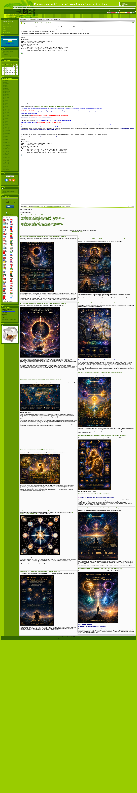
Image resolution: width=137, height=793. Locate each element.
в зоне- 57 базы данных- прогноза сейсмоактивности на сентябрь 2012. (54, 106)
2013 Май (5, 121)
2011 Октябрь (6, 92)
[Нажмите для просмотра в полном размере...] (37, 291)
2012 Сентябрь (6, 109)
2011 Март (5, 82)
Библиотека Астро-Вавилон (10, 190)
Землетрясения (7, 51)
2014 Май (5, 136)
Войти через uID (10, 176)
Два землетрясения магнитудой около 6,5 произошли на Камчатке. (39, 220)
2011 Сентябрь (6, 91)
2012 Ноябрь (6, 112)
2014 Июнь (5, 138)
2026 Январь (6, 163)
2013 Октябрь (6, 128)
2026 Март (5, 165)
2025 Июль (5, 154)
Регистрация (125, 4)
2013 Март (5, 118)
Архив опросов (12, 319)
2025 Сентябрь (6, 157)
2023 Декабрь (6, 153)
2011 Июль (5, 88)
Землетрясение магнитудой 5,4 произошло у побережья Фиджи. (39, 225)
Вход (123, 5)
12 (7, 70)
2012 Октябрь (6, 110)
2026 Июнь (5, 168)
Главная (123, 3)
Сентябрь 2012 (12, 62)
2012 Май (5, 103)
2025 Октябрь (6, 159)
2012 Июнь (5, 104)
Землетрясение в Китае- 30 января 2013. (32, 214)
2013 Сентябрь (6, 127)
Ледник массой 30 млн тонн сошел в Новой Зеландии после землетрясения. (42, 224)
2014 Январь (6, 132)
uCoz (77, 638)
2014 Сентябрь (6, 142)
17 (3, 72)
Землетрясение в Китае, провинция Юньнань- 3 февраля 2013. (38, 216)
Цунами (5, 54)
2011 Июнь (5, 86)
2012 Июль (5, 106)
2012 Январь (6, 97)
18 (5, 72)
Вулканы (5, 52)
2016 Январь (6, 150)
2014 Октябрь (6, 144)
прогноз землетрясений (49, 206)
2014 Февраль (6, 133)
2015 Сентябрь (6, 148)
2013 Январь (6, 115)
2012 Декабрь (6, 113)
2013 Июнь (5, 122)
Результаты (5, 319)
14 (12, 70)
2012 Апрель (6, 101)
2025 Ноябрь (6, 160)
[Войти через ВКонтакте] (6, 180)
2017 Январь (6, 151)
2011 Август (6, 89)
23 (16, 72)
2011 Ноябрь (6, 94)
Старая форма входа (10, 183)
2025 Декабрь (6, 162)
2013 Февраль (6, 116)
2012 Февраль (6, 98)
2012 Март (5, 100)
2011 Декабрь (6, 95)
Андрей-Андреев (37, 206)
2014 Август (6, 141)
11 (5, 70)
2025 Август (6, 156)
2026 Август (6, 169)
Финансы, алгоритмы (8, 56)
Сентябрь (31, 19)
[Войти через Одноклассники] (13, 180)
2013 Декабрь (6, 130)
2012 (26, 19)
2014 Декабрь (6, 145)
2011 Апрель (6, 83)
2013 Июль (5, 124)
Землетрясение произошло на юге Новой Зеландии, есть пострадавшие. (41, 223)
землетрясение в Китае (59, 206)
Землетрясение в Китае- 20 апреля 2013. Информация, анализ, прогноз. (41, 217)
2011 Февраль (6, 80)
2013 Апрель (6, 119)
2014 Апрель (6, 135)
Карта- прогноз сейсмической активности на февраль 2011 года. (39, 219)
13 (10, 70)
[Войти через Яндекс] (10, 180)
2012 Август (6, 107)
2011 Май (5, 85)
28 (12, 74)
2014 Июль (5, 139)
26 (7, 74)
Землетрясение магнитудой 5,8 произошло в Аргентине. (36, 222)
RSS (133, 10)
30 (16, 74)
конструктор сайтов (70, 638)
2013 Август (6, 125)
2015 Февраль (6, 147)
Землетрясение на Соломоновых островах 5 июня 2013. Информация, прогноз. (43, 218)
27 (10, 74)
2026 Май (5, 166)
